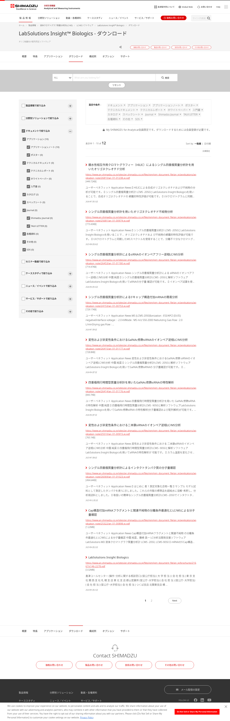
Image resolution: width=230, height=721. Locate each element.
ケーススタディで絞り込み (39, 273)
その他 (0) (31, 241)
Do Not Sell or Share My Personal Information (197, 712)
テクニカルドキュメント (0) (40, 162)
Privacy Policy (87, 717)
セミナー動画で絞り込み (38, 261)
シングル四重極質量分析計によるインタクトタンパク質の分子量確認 (132, 468)
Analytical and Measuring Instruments (62, 8)
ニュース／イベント (60, 700)
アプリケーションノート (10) (45, 147)
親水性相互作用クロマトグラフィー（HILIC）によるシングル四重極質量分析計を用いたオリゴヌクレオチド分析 (141, 167)
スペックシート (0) (36, 202)
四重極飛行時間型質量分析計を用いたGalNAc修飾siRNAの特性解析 (131, 382)
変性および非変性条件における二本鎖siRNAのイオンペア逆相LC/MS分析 (134, 425)
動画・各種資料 (89, 692)
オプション (108, 56)
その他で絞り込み (34, 311)
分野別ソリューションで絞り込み (42, 118)
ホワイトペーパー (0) (41, 178)
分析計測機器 (49, 5)
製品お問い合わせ (94, 664)
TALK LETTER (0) (39, 225)
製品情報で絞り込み (36, 105)
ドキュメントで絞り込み (38, 130)
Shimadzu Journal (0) (42, 218)
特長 (35, 56)
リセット (116, 84)
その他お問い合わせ (174, 664)
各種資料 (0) (32, 233)
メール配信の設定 (190, 689)
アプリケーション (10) (38, 139)
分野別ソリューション (61, 692)
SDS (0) (30, 249)
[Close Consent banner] (226, 706)
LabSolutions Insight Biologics (108, 557)
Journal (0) (32, 210)
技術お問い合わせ (134, 664)
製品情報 (23, 692)
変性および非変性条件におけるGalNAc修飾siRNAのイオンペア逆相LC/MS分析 (138, 340)
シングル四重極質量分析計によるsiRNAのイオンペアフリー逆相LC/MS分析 (136, 254)
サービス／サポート (91, 700)
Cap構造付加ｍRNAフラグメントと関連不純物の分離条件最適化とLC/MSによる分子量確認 (141, 513)
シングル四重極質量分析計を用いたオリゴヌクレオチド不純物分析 (130, 212)
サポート (125, 56)
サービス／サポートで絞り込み (41, 298)
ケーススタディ (27, 700)
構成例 (92, 56)
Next (174, 600)
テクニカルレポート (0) (42, 170)
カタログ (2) (32, 194)
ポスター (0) (37, 154)
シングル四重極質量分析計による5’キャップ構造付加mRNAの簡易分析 (133, 297)
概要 (24, 56)
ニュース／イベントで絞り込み (41, 285)
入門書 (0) (36, 186)
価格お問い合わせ (54, 664)
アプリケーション (53, 56)
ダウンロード (76, 56)
